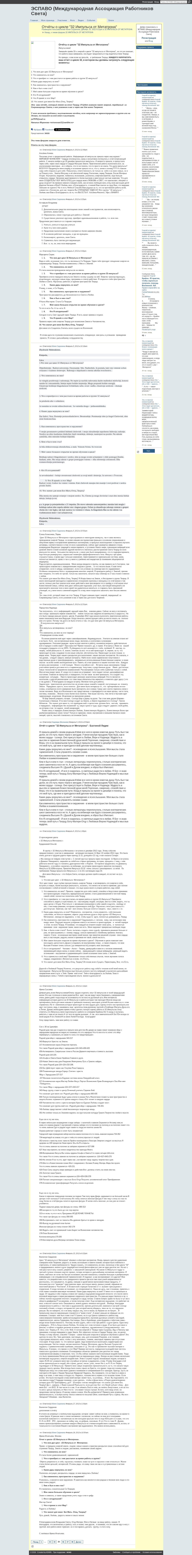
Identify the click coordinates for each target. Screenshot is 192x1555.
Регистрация (147, 2)
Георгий (144, 95)
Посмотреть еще (148, 330)
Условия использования (152, 1552)
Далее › (79, 1542)
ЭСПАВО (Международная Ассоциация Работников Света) (92, 11)
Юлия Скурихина (73, 29)
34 (54, 1542)
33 (50, 1542)
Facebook (49, 130)
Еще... (149, 451)
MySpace (38, 130)
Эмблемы (116, 1552)
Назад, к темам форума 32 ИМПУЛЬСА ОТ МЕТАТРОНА (69, 32)
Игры (148, 297)
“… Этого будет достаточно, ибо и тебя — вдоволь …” (151, 382)
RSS (32, 1546)
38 (72, 1542)
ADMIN (48, 1552)
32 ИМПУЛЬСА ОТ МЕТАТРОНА (118, 29)
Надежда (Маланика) (60, 722)
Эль (143, 341)
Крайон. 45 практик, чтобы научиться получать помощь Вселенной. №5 (151, 103)
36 (63, 1542)
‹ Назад (35, 1542)
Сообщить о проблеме (131, 1552)
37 (68, 1542)
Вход (156, 2)
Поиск (189, 2)
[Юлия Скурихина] (35, 33)
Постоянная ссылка (40, 150)
